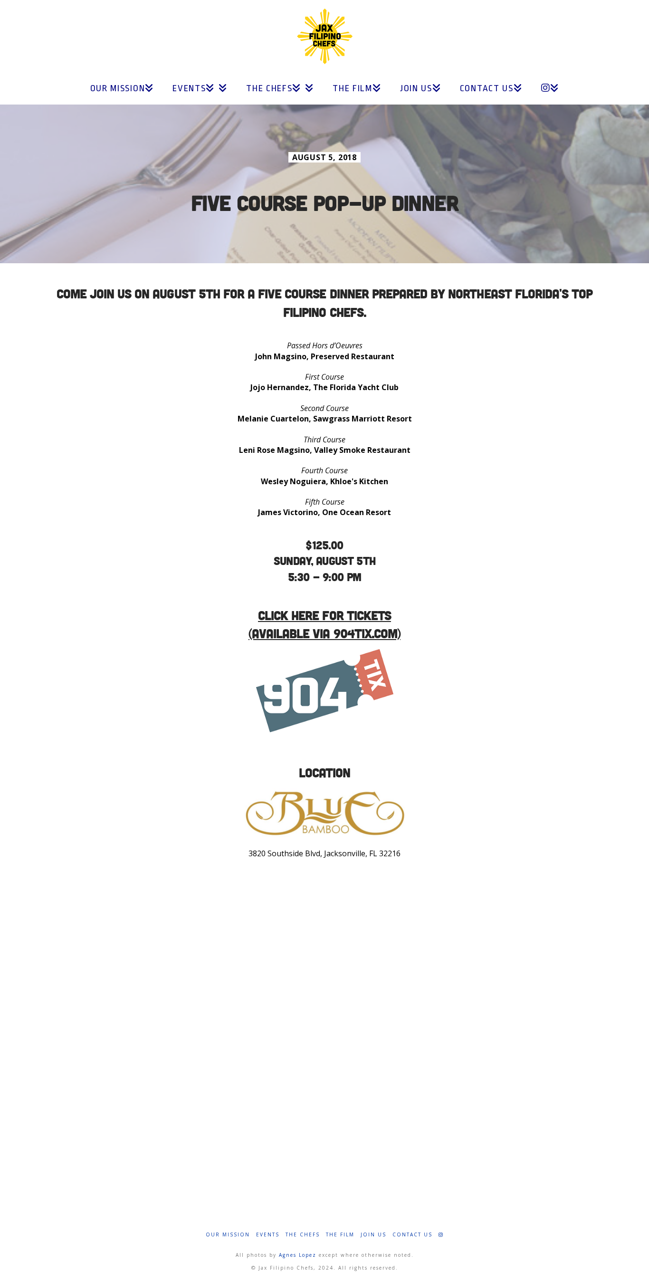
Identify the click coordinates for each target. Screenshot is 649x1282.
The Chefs (303, 1235)
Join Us (373, 1235)
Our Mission (228, 1235)
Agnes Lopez (297, 1255)
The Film (340, 1235)
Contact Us (412, 1235)
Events (267, 1235)
